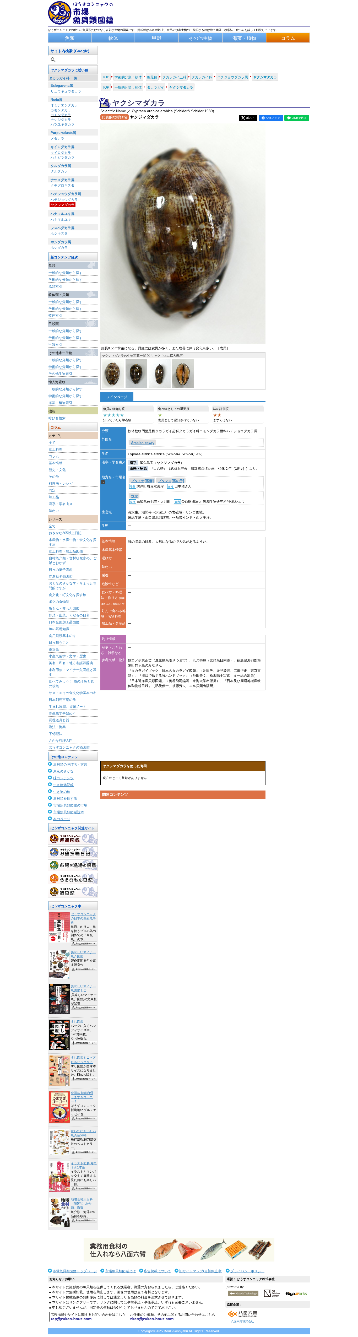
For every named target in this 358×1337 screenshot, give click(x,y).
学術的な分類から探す (65, 280)
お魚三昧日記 (73, 852)
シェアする (273, 117)
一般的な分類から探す (65, 273)
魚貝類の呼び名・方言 (70, 764)
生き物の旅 (61, 792)
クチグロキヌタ (62, 185)
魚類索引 (55, 286)
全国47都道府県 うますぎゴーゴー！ (82, 1097)
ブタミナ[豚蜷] (142, 481)
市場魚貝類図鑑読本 (68, 812)
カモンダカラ (61, 110)
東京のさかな (63, 771)
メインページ (117, 397)
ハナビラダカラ (62, 157)
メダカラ (57, 138)
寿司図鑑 (73, 839)
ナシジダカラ (61, 120)
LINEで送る (299, 117)
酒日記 (73, 891)
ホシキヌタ (59, 233)
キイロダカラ (61, 153)
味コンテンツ (63, 778)
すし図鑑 (77, 1022)
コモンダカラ (61, 115)
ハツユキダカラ (62, 124)
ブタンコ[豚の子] (171, 481)
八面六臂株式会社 (242, 1321)
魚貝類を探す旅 (65, 798)
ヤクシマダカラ (62, 205)
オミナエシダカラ (64, 105)
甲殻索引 (55, 345)
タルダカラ (59, 171)
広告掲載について (157, 1271)
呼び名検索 (57, 418)
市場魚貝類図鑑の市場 (70, 805)
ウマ (134, 496)
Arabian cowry (142, 443)
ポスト (250, 117)
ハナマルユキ (61, 219)
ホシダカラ (59, 248)
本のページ (61, 819)
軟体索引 (55, 315)
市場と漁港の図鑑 (73, 865)
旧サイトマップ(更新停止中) (200, 1271)
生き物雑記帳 (63, 785)
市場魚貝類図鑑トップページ (75, 1271)
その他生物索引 (60, 374)
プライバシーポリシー (247, 1271)
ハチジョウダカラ (64, 200)
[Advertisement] (182, 850)
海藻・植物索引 (60, 403)
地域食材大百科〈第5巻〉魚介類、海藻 (82, 1204)
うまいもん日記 (73, 878)
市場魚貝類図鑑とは (120, 1271)
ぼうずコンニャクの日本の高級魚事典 (83, 918)
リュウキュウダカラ (66, 91)
